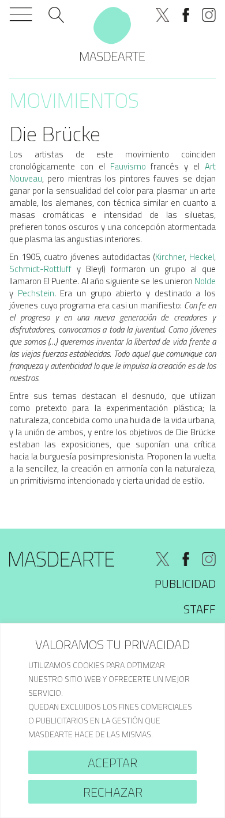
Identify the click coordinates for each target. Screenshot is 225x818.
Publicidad (185, 584)
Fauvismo (128, 166)
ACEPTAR (112, 762)
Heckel (201, 256)
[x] (163, 15)
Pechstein (36, 293)
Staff (199, 609)
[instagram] (209, 15)
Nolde (205, 281)
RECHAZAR (112, 792)
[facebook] (186, 15)
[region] (112, 720)
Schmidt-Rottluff (40, 269)
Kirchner (170, 256)
